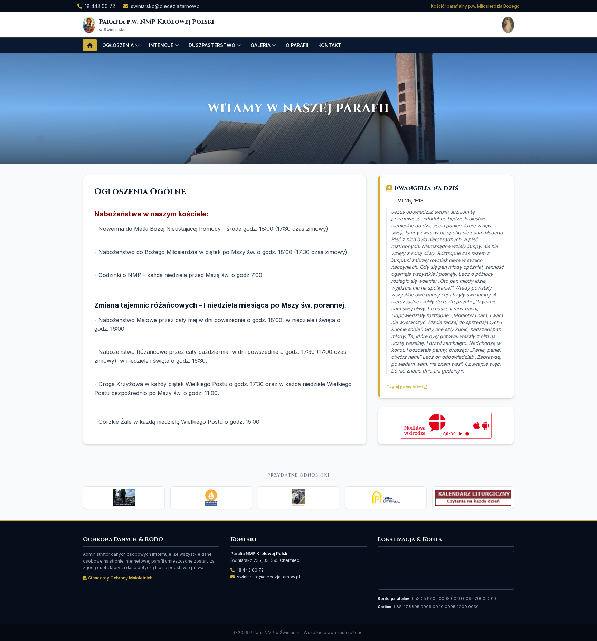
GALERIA (260, 45)
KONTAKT (329, 45)
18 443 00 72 (100, 6)
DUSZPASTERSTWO (212, 45)
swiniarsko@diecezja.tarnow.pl (166, 6)
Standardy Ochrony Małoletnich (119, 578)
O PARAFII (297, 45)
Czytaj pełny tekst (405, 386)
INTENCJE (161, 45)
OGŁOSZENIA (118, 45)
